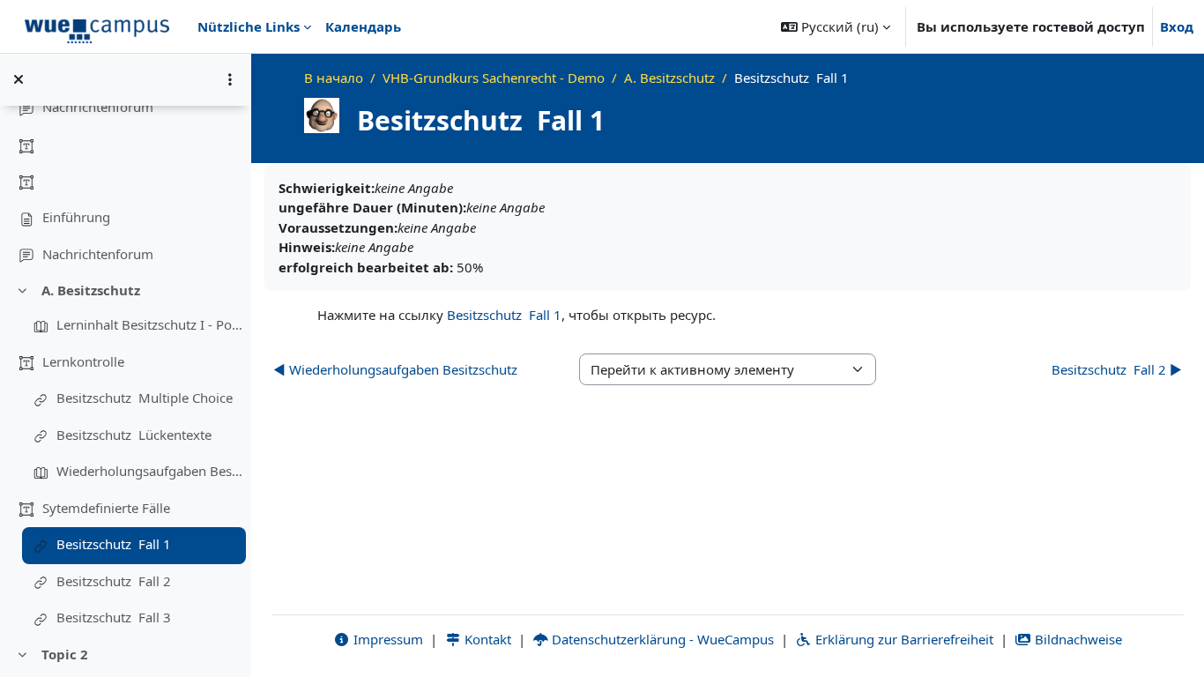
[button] (835, 26)
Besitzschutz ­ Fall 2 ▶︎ (1117, 369)
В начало (333, 77)
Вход (1176, 26)
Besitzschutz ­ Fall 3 (113, 617)
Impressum (386, 639)
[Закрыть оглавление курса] (18, 79)
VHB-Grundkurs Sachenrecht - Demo (494, 77)
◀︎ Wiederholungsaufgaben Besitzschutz (395, 369)
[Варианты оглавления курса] (230, 79)
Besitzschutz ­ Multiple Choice (144, 397)
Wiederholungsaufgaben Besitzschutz (150, 471)
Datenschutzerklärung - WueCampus (661, 639)
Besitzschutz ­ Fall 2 (113, 581)
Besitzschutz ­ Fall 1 (113, 544)
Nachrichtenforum (97, 106)
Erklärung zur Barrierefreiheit (902, 639)
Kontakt (486, 639)
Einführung (76, 217)
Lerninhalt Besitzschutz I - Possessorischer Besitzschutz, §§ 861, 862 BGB (150, 324)
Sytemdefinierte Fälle (106, 508)
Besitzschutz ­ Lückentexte (134, 434)
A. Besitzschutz (90, 290)
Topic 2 (64, 654)
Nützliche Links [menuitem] (248, 26)
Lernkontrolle (83, 361)
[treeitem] (125, 164)
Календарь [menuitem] (363, 26)
